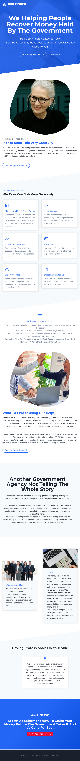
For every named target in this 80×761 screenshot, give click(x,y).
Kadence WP (55, 755)
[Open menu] (76, 4)
